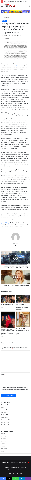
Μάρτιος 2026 (4, 417)
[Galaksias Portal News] (10, 6)
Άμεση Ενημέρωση (21, 469)
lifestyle (8, 17)
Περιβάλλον (4, 443)
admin (5, 35)
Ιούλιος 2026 (4, 407)
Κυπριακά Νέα (23, 467)
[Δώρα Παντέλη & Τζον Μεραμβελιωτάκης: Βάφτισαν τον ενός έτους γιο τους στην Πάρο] (23, 319)
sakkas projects (9, 465)
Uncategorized (4, 436)
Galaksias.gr (7, 467)
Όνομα (3, 368)
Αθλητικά (3, 438)
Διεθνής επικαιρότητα (11, 469)
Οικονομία (3, 441)
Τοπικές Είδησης (15, 467)
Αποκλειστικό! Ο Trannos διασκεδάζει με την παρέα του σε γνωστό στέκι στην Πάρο (22, 306)
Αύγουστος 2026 (5, 404)
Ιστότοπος (3, 380)
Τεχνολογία (4, 448)
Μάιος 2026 (4, 412)
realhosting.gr (22, 465)
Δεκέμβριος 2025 (5, 424)
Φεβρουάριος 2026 (5, 419)
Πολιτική (3, 446)
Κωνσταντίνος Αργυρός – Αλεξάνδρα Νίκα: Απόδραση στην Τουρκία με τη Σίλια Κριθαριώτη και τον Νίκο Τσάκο (7, 332)
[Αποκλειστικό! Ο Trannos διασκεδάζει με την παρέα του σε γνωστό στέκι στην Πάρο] (23, 299)
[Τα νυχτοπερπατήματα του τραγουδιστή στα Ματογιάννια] (8, 299)
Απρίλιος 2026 (4, 414)
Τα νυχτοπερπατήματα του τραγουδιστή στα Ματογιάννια (17, 1)
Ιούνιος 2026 (4, 409)
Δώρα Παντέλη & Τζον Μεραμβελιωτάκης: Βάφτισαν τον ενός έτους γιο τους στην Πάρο (22, 331)
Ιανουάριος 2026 (5, 422)
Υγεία (2, 451)
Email (3, 374)
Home (4, 17)
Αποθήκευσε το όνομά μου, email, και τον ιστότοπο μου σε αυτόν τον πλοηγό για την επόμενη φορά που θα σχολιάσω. (14, 389)
